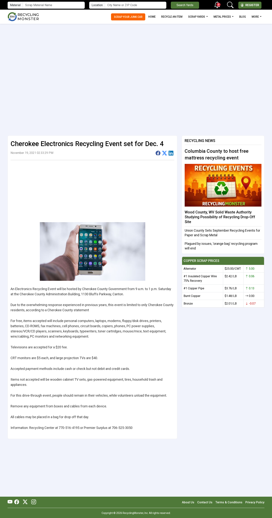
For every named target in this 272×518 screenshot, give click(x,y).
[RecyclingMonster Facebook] (17, 502)
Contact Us (204, 502)
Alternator (190, 268)
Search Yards (185, 5)
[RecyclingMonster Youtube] (11, 502)
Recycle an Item (171, 16)
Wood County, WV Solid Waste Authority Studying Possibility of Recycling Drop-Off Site (220, 217)
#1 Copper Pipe (194, 288)
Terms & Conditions (228, 502)
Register (252, 5)
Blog (242, 16)
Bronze (188, 303)
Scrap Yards (197, 16)
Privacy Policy (254, 502)
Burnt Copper (192, 296)
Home (152, 16)
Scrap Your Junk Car (128, 16)
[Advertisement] (136, 51)
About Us (188, 502)
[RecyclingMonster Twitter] (25, 502)
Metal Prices (222, 16)
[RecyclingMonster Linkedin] (32, 502)
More (255, 16)
